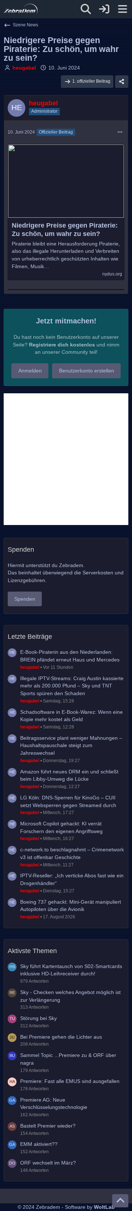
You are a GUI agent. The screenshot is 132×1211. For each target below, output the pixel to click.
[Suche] (85, 9)
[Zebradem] (20, 9)
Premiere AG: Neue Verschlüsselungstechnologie (53, 1103)
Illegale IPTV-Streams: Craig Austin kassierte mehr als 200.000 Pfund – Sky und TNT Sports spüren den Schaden (72, 685)
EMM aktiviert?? (39, 1144)
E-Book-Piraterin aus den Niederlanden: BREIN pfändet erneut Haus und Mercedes (70, 656)
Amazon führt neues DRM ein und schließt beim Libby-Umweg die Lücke (69, 775)
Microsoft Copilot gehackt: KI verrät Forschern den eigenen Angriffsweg (61, 827)
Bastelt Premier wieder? (48, 1126)
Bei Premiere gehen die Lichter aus (61, 1037)
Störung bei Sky (38, 1018)
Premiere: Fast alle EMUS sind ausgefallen (70, 1081)
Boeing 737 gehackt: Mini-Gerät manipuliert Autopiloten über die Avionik (70, 905)
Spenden (24, 599)
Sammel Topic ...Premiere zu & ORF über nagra (68, 1059)
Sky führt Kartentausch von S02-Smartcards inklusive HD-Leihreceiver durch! (71, 970)
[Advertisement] (66, 459)
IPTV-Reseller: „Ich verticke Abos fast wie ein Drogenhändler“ (72, 879)
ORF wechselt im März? (48, 1163)
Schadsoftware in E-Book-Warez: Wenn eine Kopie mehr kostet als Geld (71, 716)
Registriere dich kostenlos (62, 345)
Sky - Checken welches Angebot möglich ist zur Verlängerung (70, 996)
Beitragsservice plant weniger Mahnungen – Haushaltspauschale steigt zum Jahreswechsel (71, 745)
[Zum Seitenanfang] (120, 1200)
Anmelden (30, 371)
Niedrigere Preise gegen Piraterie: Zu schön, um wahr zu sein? (65, 229)
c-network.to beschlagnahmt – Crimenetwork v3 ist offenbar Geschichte (72, 853)
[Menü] (122, 9)
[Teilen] (121, 81)
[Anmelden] (104, 9)
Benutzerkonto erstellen (86, 371)
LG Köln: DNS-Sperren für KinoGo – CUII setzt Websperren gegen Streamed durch (68, 801)
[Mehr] (120, 132)
